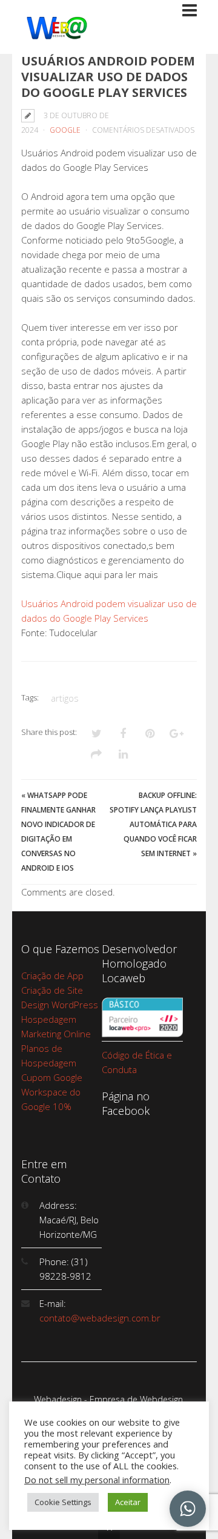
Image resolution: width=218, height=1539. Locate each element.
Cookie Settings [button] (63, 1502)
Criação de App (52, 975)
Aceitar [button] (127, 1502)
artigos (65, 698)
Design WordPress (59, 1005)
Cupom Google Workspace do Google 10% (51, 1091)
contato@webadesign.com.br (99, 1318)
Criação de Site (52, 990)
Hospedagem (48, 1019)
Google (65, 130)
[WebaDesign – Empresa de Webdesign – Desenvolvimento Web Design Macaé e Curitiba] (57, 37)
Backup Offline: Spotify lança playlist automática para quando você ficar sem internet (153, 824)
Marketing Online (56, 1034)
